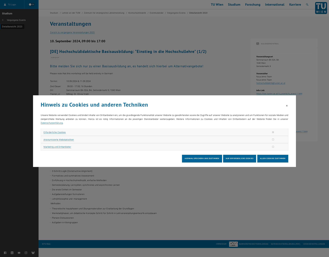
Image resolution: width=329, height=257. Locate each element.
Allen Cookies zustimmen (273, 158)
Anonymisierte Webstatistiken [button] (59, 139)
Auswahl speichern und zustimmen (202, 158)
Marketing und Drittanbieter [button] (57, 147)
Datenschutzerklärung (52, 123)
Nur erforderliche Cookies (239, 158)
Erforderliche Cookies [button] (55, 132)
